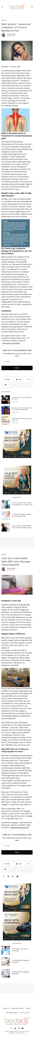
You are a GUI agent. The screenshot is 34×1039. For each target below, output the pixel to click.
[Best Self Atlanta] (17, 6)
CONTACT (28, 1008)
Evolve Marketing (20, 1033)
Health (3, 20)
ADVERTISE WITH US (12, 1013)
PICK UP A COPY (24, 1013)
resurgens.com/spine (11, 343)
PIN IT (16, 120)
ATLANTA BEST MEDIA (17, 1008)
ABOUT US (6, 1008)
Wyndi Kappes (11, 34)
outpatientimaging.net (19, 827)
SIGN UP (17, 368)
